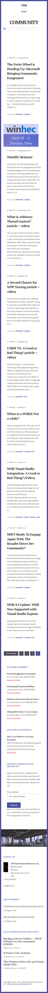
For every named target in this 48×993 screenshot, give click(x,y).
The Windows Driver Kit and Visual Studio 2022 (23, 963)
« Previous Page (11, 654)
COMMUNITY (19, 114)
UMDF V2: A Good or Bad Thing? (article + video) (22, 352)
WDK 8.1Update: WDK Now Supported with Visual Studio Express (23, 609)
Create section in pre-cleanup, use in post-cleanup (23, 906)
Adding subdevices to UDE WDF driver (19, 917)
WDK (32, 452)
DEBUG (26, 517)
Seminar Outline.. (14, 680)
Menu (24, 12)
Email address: (13, 792)
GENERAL (27, 114)
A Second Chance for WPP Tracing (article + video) (23, 287)
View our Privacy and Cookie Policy (19, 984)
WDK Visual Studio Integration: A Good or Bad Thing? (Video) (23, 473)
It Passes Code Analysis (16, 952)
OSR (24, 5)
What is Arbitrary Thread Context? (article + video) (20, 221)
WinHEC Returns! (19, 157)
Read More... (12, 752)
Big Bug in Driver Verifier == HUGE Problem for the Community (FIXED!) (22, 941)
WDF (25, 397)
